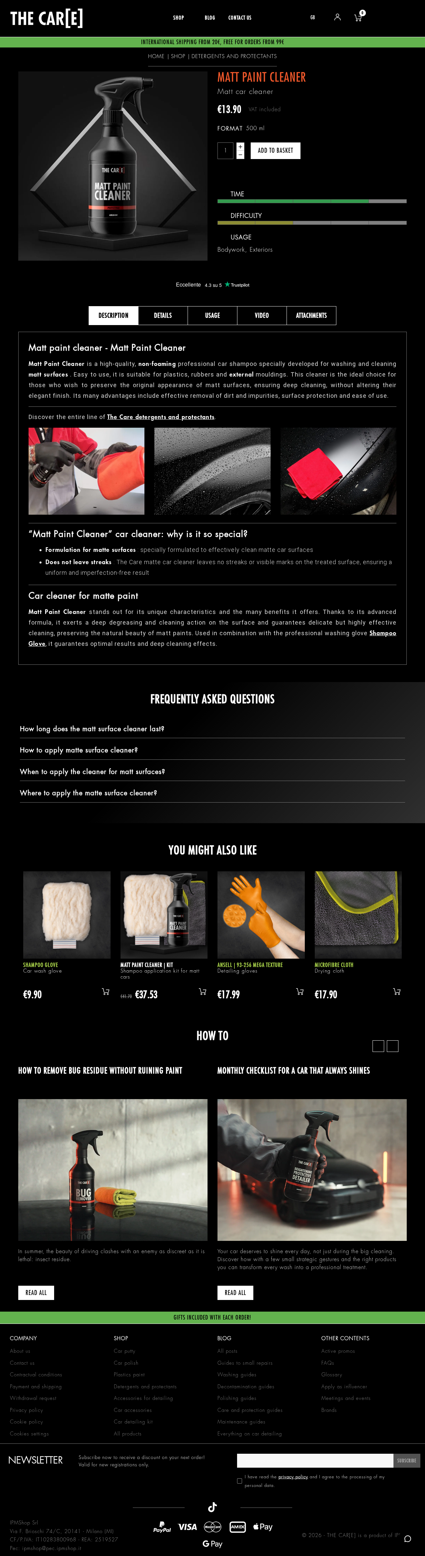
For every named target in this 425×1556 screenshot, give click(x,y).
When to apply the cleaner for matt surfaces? (92, 771)
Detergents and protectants (145, 1386)
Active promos (338, 1351)
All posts (227, 1351)
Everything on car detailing (249, 1433)
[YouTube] (196, 1505)
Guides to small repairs (245, 1363)
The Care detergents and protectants (160, 417)
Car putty (124, 1351)
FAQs (327, 1363)
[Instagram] (229, 1505)
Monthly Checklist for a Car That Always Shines (293, 1071)
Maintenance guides (241, 1422)
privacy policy (293, 1477)
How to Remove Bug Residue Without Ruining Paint (100, 1071)
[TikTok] (212, 1505)
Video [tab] (262, 315)
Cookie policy (26, 1422)
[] (106, 991)
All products (128, 1433)
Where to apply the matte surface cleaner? (88, 793)
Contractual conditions (36, 1374)
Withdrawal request (33, 1398)
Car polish (126, 1363)
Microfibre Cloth (334, 965)
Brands (329, 1410)
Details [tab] (163, 315)
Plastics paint (129, 1374)
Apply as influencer (344, 1386)
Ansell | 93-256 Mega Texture (250, 965)
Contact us (22, 1363)
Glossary (331, 1374)
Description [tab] (113, 315)
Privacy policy (26, 1410)
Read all (36, 1293)
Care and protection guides (250, 1410)
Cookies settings (29, 1433)
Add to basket (275, 150)
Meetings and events (346, 1398)
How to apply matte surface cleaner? (79, 750)
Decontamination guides (246, 1386)
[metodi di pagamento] (213, 1535)
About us (20, 1351)
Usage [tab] (212, 315)
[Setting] (337, 18)
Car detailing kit (133, 1422)
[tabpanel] (67, 943)
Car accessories (133, 1410)
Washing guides (237, 1374)
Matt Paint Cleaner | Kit (147, 965)
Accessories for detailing (143, 1398)
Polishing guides (237, 1398)
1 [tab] (212, 1019)
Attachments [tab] (311, 315)
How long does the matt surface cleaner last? (92, 729)
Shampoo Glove (40, 965)
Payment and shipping (36, 1386)
